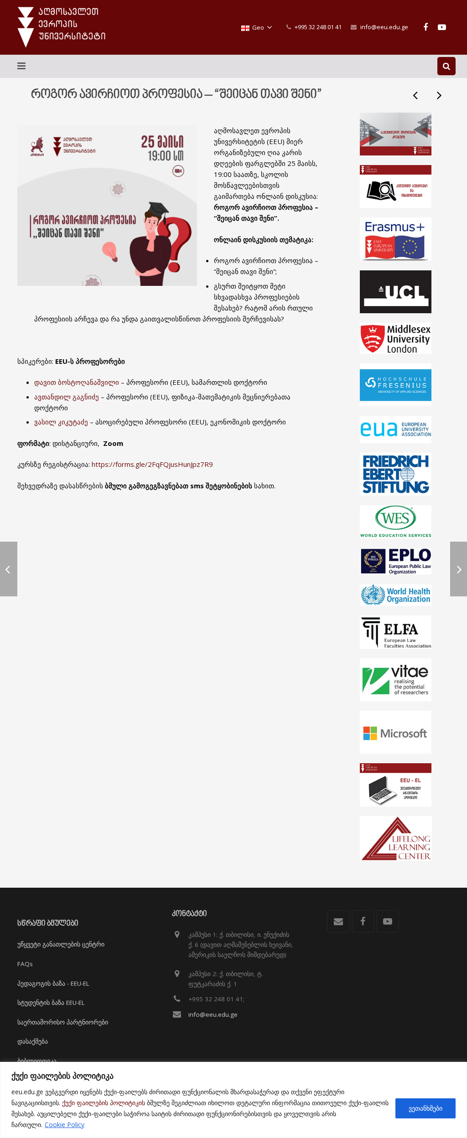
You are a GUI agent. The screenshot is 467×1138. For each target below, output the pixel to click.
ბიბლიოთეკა (37, 1061)
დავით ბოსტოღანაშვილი (76, 382)
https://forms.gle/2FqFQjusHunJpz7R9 (152, 464)
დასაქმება (32, 1041)
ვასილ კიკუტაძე (62, 421)
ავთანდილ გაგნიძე (66, 396)
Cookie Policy (64, 1124)
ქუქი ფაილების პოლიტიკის (103, 1102)
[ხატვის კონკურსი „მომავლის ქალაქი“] (416, 94)
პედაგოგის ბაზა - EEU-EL (53, 983)
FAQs (25, 964)
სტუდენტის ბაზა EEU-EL (51, 1002)
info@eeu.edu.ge (384, 27)
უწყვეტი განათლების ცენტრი (60, 944)
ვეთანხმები (425, 1108)
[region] (233, 1100)
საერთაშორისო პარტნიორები (62, 1022)
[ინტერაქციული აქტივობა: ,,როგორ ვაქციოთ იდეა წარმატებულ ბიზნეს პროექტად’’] (438, 94)
